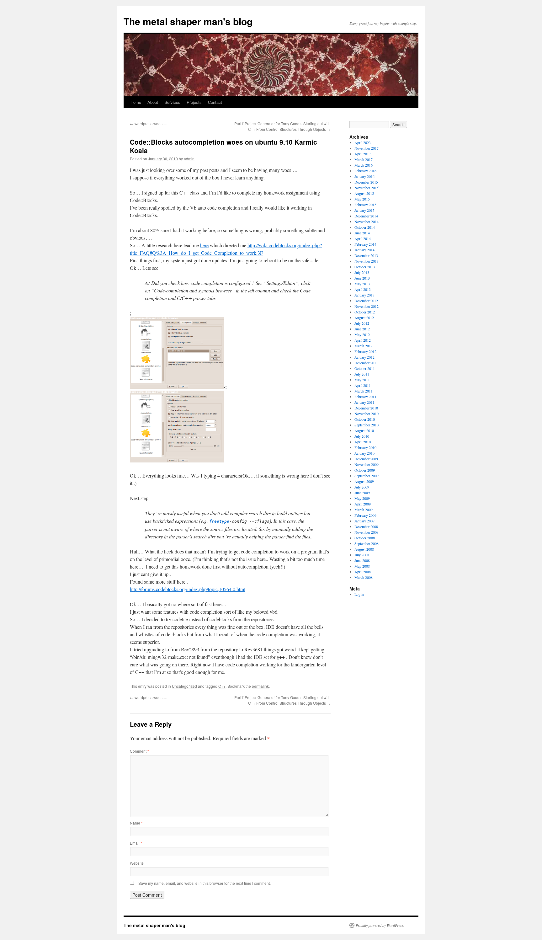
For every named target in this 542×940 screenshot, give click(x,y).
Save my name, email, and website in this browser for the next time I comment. (204, 883)
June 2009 (362, 492)
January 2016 (364, 176)
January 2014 (364, 249)
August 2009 (364, 481)
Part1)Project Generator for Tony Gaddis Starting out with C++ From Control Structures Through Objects (282, 126)
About (152, 102)
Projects (194, 102)
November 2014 (366, 221)
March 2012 (363, 345)
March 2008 (363, 577)
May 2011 (362, 379)
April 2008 (362, 571)
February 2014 (365, 244)
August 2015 (364, 193)
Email (136, 843)
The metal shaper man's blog (188, 21)
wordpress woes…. (148, 123)
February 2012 (365, 351)
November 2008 (366, 532)
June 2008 (362, 560)
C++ (222, 686)
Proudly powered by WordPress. (380, 925)
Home (135, 102)
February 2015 (365, 204)
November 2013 (366, 261)
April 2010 (362, 441)
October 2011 (364, 368)
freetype (219, 521)
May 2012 (362, 334)
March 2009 (363, 509)
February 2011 (365, 396)
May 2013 (362, 283)
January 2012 (364, 357)
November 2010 (366, 413)
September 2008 (366, 543)
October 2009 (364, 470)
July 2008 (361, 554)
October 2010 (364, 419)
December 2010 (366, 407)
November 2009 (366, 464)
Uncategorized (184, 686)
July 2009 (361, 486)
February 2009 (365, 515)
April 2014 (362, 238)
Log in (359, 594)
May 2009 (362, 498)
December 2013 (366, 255)
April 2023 (362, 142)
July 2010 (361, 436)
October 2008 (364, 537)
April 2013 (362, 289)
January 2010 (364, 453)
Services (172, 102)
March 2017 (363, 159)
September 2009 (366, 475)
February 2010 (365, 447)
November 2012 (366, 306)
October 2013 (364, 266)
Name (136, 822)
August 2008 (364, 549)
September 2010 (366, 424)
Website (137, 863)
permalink (260, 686)
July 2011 (361, 374)
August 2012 (364, 317)
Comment (139, 751)
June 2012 (362, 328)
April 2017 (362, 153)
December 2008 (366, 526)
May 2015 (362, 198)
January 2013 (364, 294)
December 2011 (366, 362)
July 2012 (361, 323)
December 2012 (366, 300)
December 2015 (366, 181)
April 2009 (362, 503)
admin (189, 158)
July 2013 (361, 272)
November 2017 (366, 148)
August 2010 (364, 430)
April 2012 (362, 340)
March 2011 (363, 390)
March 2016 (363, 165)
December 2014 (366, 215)
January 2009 (364, 520)
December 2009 (366, 458)
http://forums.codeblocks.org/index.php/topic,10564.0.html (187, 589)
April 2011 (362, 385)
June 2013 (362, 277)
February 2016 (365, 170)
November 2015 (366, 187)
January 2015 (364, 210)
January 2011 (364, 402)
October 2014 (364, 227)
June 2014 (362, 232)
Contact (215, 102)
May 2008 (362, 566)
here (204, 245)
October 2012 (364, 311)
